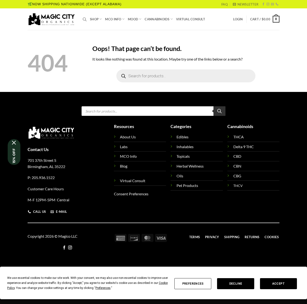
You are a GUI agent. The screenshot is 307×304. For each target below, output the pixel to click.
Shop (94, 19)
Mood (133, 19)
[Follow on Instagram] (267, 4)
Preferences (193, 283)
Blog (123, 166)
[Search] (219, 111)
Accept (278, 283)
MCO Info (113, 19)
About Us (128, 137)
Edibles (183, 137)
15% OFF (14, 155)
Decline (235, 283)
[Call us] (277, 4)
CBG (237, 176)
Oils (180, 176)
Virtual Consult (190, 19)
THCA (238, 137)
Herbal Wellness (190, 166)
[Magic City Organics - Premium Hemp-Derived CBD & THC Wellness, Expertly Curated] (52, 19)
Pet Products (187, 185)
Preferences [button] (103, 288)
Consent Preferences (131, 193)
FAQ (224, 4)
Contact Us (38, 149)
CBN (237, 166)
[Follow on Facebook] (263, 4)
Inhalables (185, 146)
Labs (124, 146)
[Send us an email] (272, 4)
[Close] (14, 143)
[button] (245, 4)
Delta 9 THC (243, 146)
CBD (237, 156)
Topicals (183, 156)
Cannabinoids (157, 19)
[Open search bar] (85, 19)
